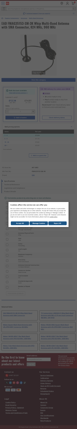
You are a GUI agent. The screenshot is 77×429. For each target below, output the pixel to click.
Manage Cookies (39, 223)
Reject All (57, 223)
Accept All (20, 223)
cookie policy (53, 217)
